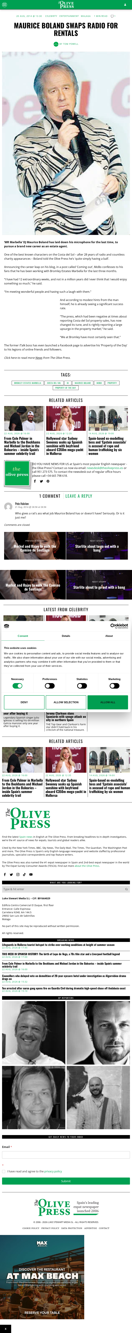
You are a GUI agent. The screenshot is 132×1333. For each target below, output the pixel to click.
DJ (68, 382)
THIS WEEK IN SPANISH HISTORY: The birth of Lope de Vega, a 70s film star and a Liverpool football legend (61, 954)
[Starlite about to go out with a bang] (97, 546)
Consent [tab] (23, 635)
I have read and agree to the (34, 1171)
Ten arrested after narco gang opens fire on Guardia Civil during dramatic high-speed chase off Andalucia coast (64, 988)
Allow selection (66, 702)
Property (112, 382)
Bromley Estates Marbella (27, 382)
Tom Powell (70, 43)
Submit (66, 1181)
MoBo (99, 382)
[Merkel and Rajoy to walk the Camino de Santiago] (35, 546)
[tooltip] (35, 481)
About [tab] (109, 635)
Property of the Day (65, 387)
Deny (24, 702)
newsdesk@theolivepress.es (105, 468)
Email (7, 1147)
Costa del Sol (54, 382)
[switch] (50, 686)
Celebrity (51, 16)
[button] (126, 889)
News (38, 358)
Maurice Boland (83, 382)
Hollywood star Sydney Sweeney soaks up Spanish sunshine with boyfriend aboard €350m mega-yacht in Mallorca (64, 445)
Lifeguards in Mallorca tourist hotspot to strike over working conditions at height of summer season (58, 944)
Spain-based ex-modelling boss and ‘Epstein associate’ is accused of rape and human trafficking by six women (107, 445)
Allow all (107, 702)
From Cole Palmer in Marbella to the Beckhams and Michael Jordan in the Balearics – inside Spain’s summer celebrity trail (22, 445)
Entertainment (69, 16)
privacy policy (53, 1171)
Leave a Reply (78, 496)
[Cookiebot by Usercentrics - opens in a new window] (113, 626)
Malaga (86, 16)
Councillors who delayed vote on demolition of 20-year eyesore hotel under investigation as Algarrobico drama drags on (64, 977)
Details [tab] (66, 635)
